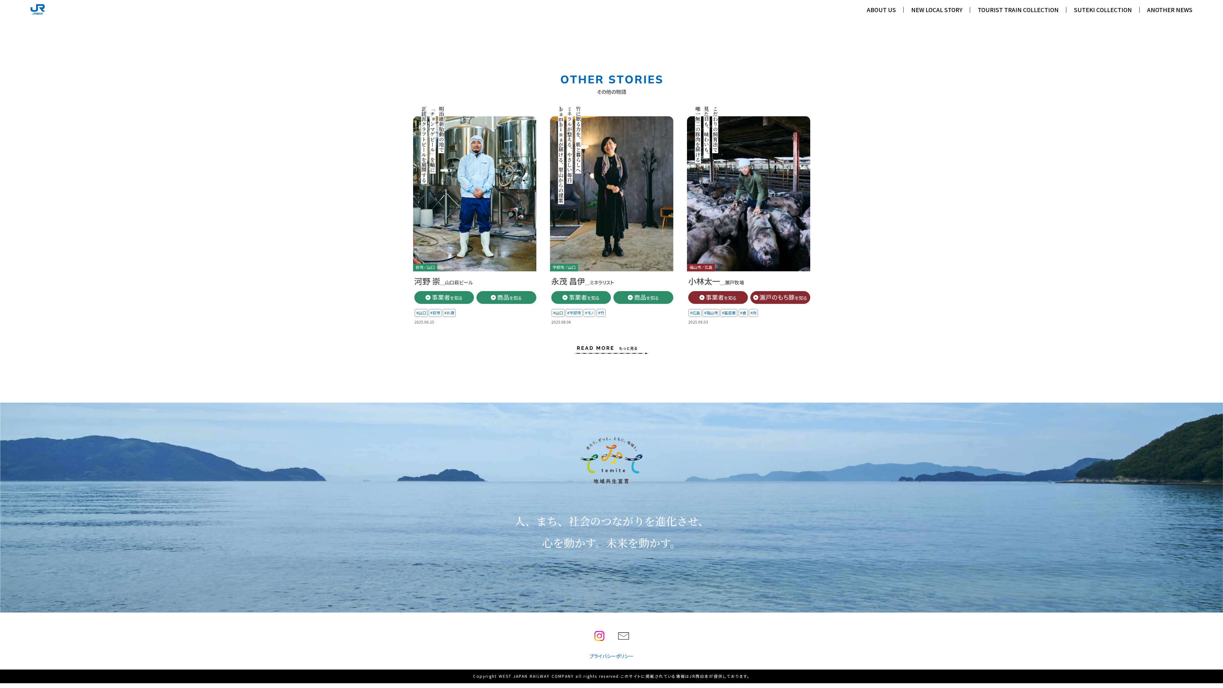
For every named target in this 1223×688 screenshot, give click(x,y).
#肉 (753, 312)
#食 (743, 312)
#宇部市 (574, 312)
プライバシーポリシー (611, 656)
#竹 (601, 312)
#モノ (589, 312)
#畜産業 (729, 312)
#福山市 (711, 312)
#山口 (421, 312)
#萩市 (435, 312)
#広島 (695, 312)
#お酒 (449, 312)
